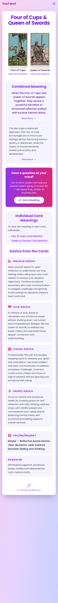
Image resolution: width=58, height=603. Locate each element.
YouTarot (9, 4)
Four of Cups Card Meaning (27, 236)
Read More (27, 118)
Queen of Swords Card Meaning (29, 240)
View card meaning (17, 73)
